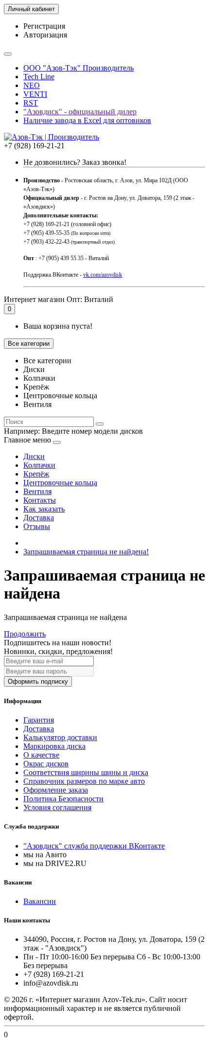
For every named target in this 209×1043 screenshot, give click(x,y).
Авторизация (45, 35)
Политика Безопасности (63, 799)
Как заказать (44, 509)
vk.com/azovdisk (102, 274)
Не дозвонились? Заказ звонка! (74, 162)
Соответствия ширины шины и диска (85, 772)
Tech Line (38, 76)
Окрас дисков (46, 764)
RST (30, 103)
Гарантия (38, 720)
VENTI (35, 94)
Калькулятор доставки (60, 737)
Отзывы (36, 526)
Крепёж (36, 474)
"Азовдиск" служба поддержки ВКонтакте (94, 846)
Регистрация (44, 26)
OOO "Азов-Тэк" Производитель (78, 68)
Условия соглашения (57, 807)
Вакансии (39, 901)
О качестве (41, 755)
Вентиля (37, 491)
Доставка (38, 517)
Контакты (39, 500)
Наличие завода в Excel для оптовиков (87, 120)
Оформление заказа (55, 790)
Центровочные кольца (60, 482)
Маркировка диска (54, 746)
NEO (31, 85)
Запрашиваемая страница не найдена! (86, 552)
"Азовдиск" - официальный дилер (80, 111)
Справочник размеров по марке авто (84, 781)
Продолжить (25, 634)
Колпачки (39, 465)
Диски (34, 456)
